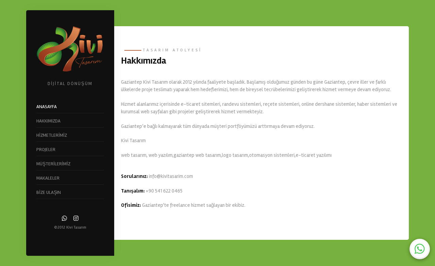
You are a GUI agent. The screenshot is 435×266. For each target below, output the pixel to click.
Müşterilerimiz (53, 164)
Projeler (45, 149)
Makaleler (47, 178)
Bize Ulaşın (48, 192)
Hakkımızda (48, 121)
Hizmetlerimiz (51, 135)
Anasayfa (46, 107)
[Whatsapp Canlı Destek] (420, 249)
